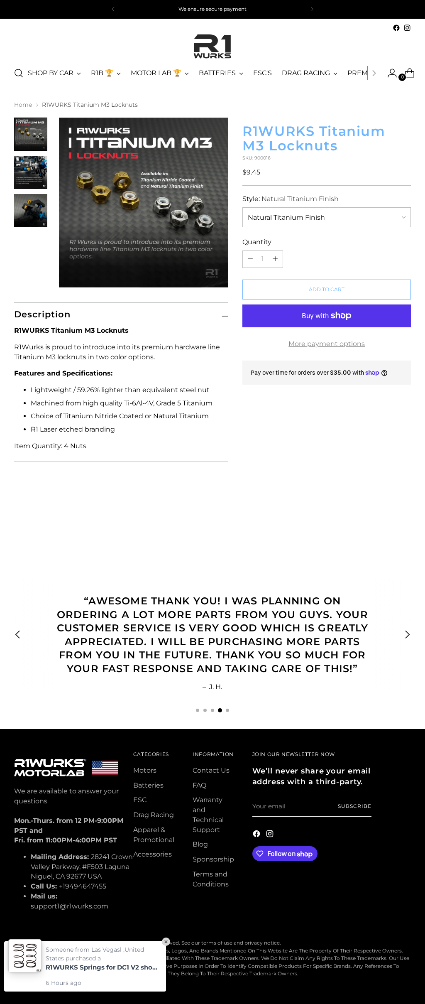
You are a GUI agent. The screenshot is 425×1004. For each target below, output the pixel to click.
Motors (144, 770)
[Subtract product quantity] (275, 259)
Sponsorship (213, 859)
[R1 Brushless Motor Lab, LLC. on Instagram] (407, 28)
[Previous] (113, 9)
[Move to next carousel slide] (404, 533)
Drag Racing (153, 815)
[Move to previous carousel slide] (385, 534)
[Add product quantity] (250, 259)
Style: (290, 199)
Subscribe (354, 806)
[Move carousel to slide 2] (205, 710)
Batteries (148, 785)
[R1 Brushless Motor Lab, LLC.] (212, 46)
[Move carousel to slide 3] (212, 710)
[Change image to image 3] (30, 210)
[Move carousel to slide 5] (227, 710)
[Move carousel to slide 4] (220, 710)
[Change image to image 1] (30, 134)
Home (23, 104)
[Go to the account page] (389, 73)
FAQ (199, 785)
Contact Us (211, 770)
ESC (140, 800)
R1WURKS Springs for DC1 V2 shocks (102, 967)
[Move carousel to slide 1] (197, 710)
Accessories (152, 854)
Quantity (256, 242)
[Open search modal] (18, 73)
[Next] (312, 9)
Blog (200, 844)
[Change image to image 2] (30, 172)
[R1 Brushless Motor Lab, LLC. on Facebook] (396, 28)
